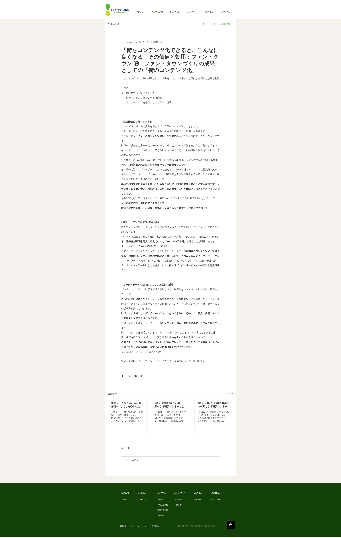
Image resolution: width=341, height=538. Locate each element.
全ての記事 (114, 24)
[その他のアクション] (218, 42)
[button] (203, 24)
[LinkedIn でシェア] (135, 375)
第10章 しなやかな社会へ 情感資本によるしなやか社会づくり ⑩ (126, 405)
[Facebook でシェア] (122, 375)
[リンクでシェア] (142, 375)
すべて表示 (228, 393)
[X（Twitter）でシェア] (129, 375)
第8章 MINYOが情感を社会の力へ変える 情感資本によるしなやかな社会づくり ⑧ (214, 405)
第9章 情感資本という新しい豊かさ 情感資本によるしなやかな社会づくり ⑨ (170, 405)
